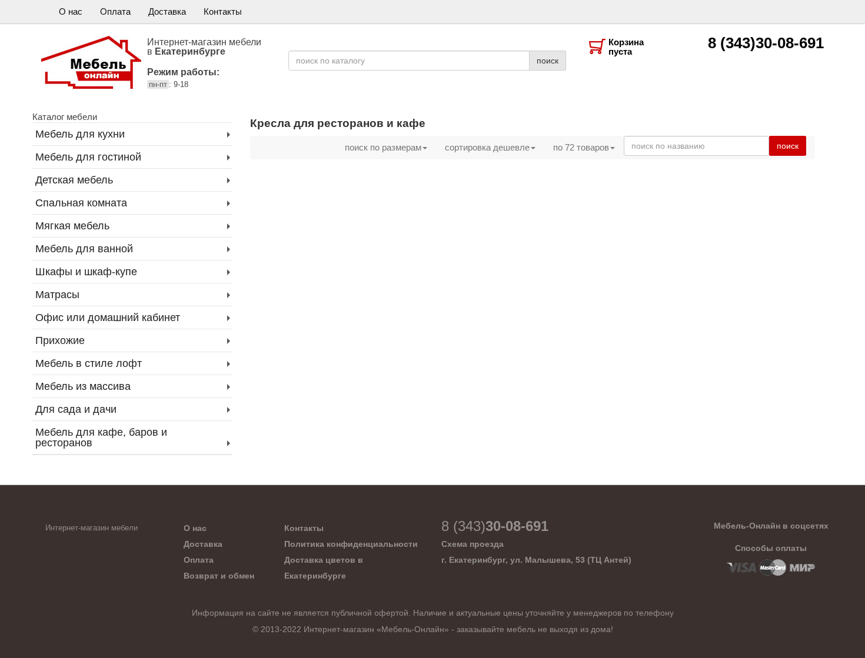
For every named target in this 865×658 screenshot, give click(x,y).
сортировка (487, 147)
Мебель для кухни (80, 134)
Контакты (223, 11)
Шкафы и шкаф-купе (86, 272)
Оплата (115, 11)
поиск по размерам (383, 147)
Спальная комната (81, 203)
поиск (547, 60)
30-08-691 (494, 526)
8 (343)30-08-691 (766, 43)
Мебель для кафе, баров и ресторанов (101, 437)
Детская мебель (74, 180)
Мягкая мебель (72, 226)
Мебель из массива (83, 386)
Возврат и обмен (219, 575)
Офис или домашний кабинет (107, 317)
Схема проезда (472, 544)
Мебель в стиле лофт (88, 363)
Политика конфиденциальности (351, 544)
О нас (70, 11)
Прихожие (60, 340)
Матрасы (57, 294)
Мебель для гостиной (88, 157)
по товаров (581, 147)
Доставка (167, 11)
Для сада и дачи (76, 409)
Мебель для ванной (84, 249)
